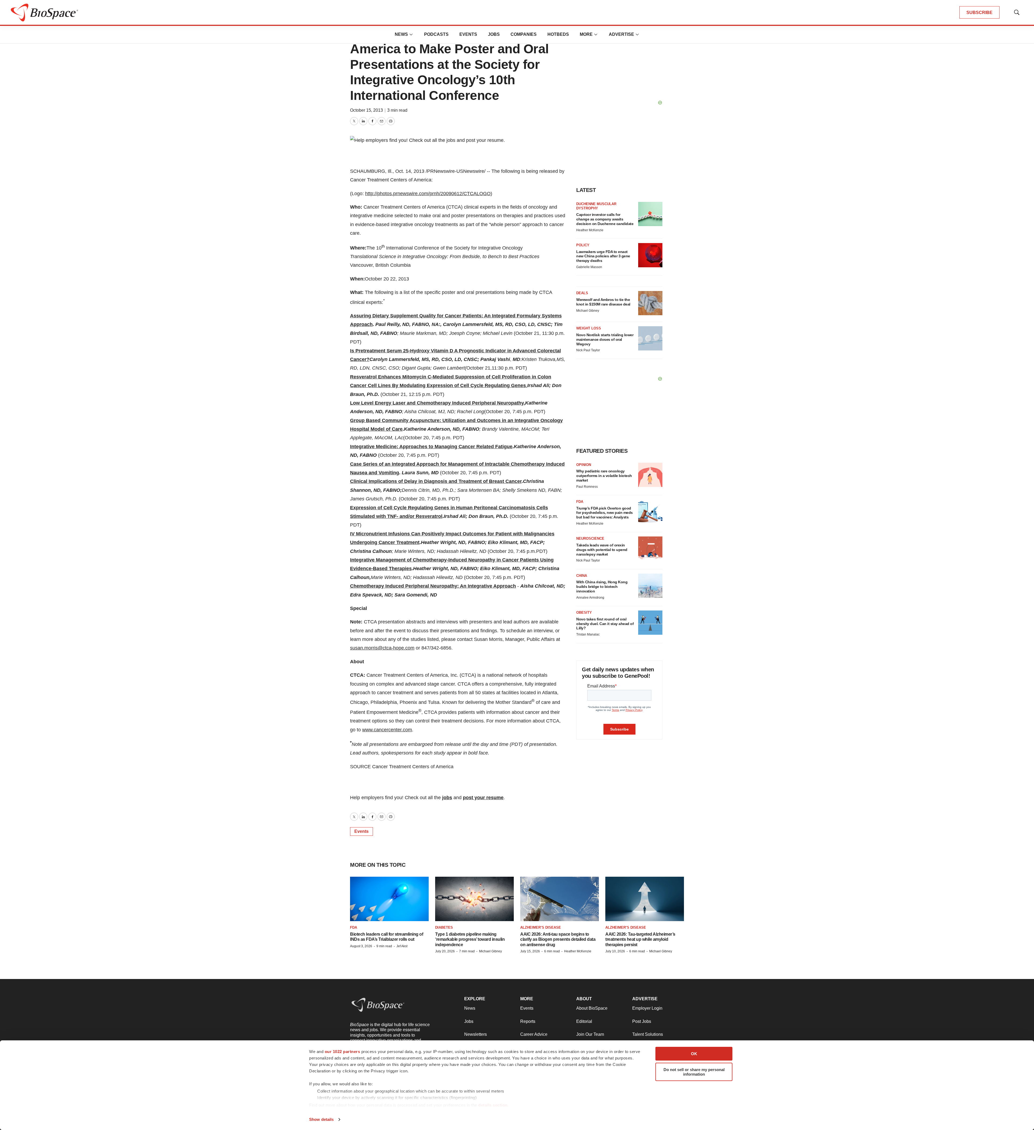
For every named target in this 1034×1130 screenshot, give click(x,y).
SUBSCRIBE (979, 12)
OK (694, 1053)
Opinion (583, 465)
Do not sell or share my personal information (694, 1071)
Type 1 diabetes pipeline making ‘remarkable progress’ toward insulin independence (470, 939)
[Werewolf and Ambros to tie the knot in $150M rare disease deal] (650, 303)
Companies (524, 34)
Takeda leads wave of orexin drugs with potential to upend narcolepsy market (601, 549)
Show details (321, 1119)
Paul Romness (587, 487)
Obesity (584, 612)
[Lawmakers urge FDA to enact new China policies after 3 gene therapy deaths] (650, 255)
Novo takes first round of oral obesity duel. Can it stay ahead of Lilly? (605, 623)
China (581, 576)
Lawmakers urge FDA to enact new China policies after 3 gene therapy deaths (603, 256)
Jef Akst (401, 946)
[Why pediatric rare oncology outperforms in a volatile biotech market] (650, 475)
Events (468, 34)
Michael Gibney (587, 311)
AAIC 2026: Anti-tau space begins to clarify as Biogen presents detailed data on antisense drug (557, 939)
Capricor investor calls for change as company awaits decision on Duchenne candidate (604, 219)
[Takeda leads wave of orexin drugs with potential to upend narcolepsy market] (650, 548)
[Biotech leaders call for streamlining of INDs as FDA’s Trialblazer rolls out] (389, 899)
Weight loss (588, 328)
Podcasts (436, 34)
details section (493, 1105)
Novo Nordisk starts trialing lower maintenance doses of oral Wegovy (604, 339)
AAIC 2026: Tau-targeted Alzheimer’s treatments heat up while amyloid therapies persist (640, 939)
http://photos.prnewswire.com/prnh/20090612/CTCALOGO (428, 193)
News (401, 34)
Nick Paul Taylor (588, 350)
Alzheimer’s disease (540, 927)
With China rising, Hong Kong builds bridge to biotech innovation (601, 586)
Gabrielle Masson (589, 267)
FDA (579, 502)
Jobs (494, 34)
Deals (582, 293)
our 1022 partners (342, 1051)
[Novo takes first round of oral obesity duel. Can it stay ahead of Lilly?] (650, 622)
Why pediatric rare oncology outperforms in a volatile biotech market (604, 475)
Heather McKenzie (589, 230)
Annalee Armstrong (590, 597)
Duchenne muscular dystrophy (596, 206)
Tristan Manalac (588, 634)
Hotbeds (558, 34)
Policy (582, 245)
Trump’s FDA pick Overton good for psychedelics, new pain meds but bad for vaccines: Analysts (604, 513)
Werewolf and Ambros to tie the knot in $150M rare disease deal (603, 301)
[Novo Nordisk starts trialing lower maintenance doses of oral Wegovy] (650, 338)
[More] (411, 34)
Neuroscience (590, 538)
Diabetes (444, 927)
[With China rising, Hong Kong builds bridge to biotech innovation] (650, 586)
